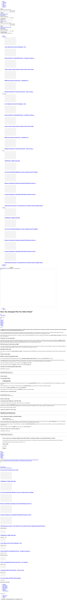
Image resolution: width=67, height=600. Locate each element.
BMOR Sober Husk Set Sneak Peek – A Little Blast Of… (17, 80)
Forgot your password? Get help (5, 27)
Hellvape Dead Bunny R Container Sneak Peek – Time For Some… (19, 91)
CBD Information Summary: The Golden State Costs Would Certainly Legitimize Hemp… (24, 205)
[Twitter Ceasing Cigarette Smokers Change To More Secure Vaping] (10, 67)
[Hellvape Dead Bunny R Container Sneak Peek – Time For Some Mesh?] (10, 89)
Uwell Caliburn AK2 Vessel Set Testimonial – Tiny (15, 46)
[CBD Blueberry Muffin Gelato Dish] (10, 158)
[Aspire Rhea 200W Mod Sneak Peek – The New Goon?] (3, 568)
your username (12, 10)
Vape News (4, 2)
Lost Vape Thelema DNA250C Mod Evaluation (10, 578)
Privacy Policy (2, 14)
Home (4, 1)
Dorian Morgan (3, 315)
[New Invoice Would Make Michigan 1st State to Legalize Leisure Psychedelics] (6, 490)
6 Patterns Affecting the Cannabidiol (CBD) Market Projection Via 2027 (20, 194)
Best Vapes (4, 264)
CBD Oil (4, 5)
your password (12, 11)
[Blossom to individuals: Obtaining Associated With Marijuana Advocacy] (10, 181)
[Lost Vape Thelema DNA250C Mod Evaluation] (3, 576)
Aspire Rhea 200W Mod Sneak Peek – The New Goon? (12, 570)
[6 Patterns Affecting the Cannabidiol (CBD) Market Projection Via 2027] (10, 192)
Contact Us (4, 596)
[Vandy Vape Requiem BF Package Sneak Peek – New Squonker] (3, 560)
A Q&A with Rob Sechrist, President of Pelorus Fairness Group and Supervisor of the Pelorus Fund (21, 459)
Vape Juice (4, 3)
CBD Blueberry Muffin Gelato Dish (12, 160)
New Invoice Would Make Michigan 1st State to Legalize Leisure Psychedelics (21, 172)
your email (12, 17)
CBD (3, 4)
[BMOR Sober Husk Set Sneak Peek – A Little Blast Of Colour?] (10, 78)
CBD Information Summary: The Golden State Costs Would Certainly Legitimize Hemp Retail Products (22, 526)
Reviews (4, 265)
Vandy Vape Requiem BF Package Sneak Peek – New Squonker (14, 562)
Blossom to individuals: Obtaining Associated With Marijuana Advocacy (20, 183)
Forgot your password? (4, 13)
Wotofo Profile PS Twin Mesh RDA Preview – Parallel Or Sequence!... (15, 551)
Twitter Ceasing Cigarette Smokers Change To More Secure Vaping (19, 69)
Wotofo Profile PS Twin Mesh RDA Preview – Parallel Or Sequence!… (20, 58)
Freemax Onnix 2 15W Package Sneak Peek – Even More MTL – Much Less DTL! (18, 460)
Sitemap (4, 597)
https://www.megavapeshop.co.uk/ (6, 467)
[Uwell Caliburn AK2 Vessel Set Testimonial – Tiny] (10, 44)
